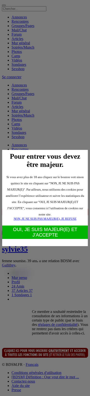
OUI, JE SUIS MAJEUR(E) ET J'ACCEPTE (45, 232)
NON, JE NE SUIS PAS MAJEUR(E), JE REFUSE (45, 219)
